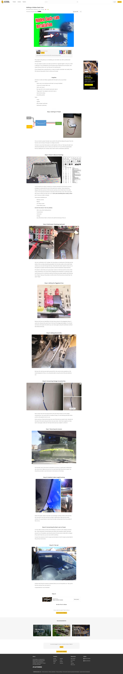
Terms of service (45, 671)
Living (61, 660)
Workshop (36, 9)
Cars (39, 9)
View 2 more (72, 408)
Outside (61, 661)
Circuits (54, 658)
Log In (115, 1)
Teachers (24, 1)
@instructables (87, 658)
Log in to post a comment (61, 651)
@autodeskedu (87, 660)
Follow (42, 52)
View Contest (76, 599)
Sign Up (119, 1)
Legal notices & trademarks (85, 671)
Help (72, 661)
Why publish (73, 658)
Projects (14, 1)
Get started (73, 660)
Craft (54, 663)
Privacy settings (59, 671)
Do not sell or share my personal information (71, 671)
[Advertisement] (90, 75)
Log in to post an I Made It (61, 612)
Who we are (73, 664)
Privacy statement (52, 671)
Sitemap (72, 663)
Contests (19, 1)
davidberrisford (30, 9)
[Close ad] (97, 62)
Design (54, 661)
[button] (81, 12)
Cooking (61, 658)
